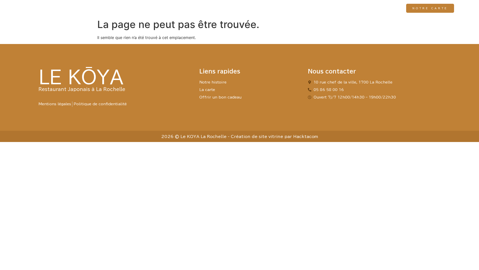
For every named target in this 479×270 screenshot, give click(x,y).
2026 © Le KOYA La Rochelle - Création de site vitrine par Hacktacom (239, 136)
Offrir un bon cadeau (372, 8)
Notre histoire (293, 8)
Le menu (328, 8)
